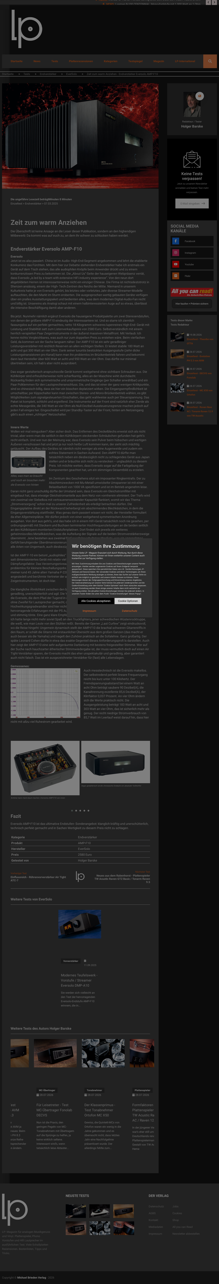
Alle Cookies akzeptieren (96, 601)
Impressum (89, 610)
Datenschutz (129, 610)
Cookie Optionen (128, 601)
